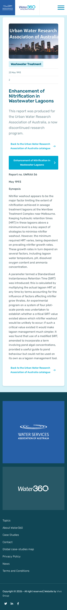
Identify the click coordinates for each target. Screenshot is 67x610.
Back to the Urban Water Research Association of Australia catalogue (30, 146)
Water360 (27, 7)
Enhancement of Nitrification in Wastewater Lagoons (32, 162)
